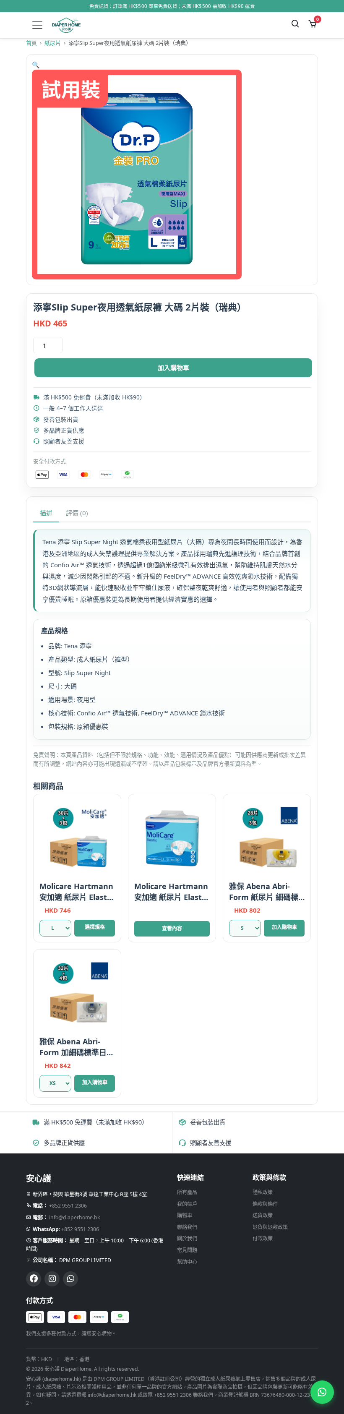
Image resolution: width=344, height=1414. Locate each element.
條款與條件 (265, 1204)
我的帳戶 (187, 1204)
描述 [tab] (46, 513)
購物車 (184, 1215)
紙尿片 (52, 43)
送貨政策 (263, 1215)
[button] (36, 64)
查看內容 (172, 928)
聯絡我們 (187, 1227)
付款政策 (263, 1238)
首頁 (31, 43)
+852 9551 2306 (68, 1205)
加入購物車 (173, 367)
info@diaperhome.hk (74, 1217)
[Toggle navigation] (37, 25)
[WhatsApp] (70, 1278)
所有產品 (187, 1192)
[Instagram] (52, 1278)
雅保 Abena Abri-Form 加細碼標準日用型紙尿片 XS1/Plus (76, 1052)
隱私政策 (263, 1192)
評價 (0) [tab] (77, 513)
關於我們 (187, 1238)
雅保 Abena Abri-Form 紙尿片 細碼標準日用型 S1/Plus (263, 897)
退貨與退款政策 (270, 1227)
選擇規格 (95, 927)
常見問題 (187, 1250)
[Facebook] (33, 1278)
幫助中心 (187, 1261)
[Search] (295, 25)
